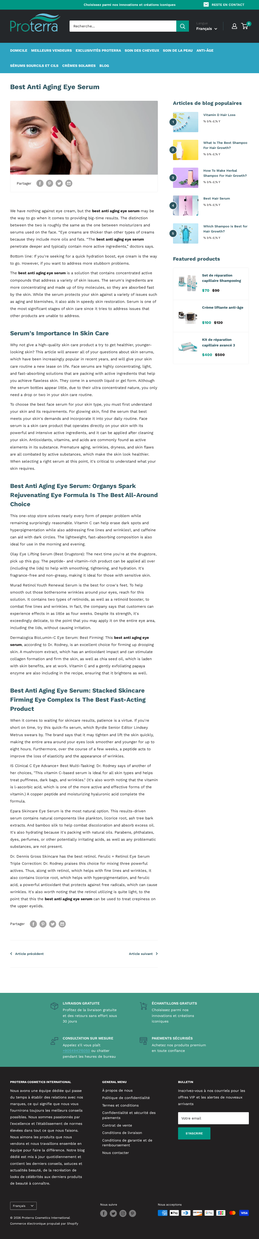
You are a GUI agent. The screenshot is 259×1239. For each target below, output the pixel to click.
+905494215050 (76, 1051)
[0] (245, 26)
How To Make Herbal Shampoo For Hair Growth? (225, 173)
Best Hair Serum (216, 198)
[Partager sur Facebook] (40, 183)
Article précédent (29, 954)
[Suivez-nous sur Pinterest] (132, 1213)
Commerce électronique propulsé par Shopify (44, 1223)
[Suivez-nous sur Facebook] (103, 1213)
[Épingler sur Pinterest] (49, 183)
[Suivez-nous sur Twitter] (113, 1213)
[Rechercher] (182, 26)
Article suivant (141, 954)
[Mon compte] (234, 26)
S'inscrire (194, 1133)
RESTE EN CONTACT (228, 5)
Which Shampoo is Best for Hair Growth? (225, 228)
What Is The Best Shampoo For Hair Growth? (225, 145)
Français (19, 1206)
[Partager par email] (68, 183)
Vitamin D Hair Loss (219, 115)
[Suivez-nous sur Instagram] (122, 1213)
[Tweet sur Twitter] (59, 183)
